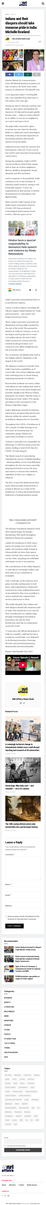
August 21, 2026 (11, 792)
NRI (33, 1108)
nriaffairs (8, 1021)
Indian (7, 1091)
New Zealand (24, 1108)
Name (8, 884)
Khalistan (35, 1099)
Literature (9, 1007)
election (31, 1079)
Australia (18, 1075)
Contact (21, 1185)
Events (7, 1002)
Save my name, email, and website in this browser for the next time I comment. (23, 917)
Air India (8, 1075)
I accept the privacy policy (16, 1146)
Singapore (9, 1116)
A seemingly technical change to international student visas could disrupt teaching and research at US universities (22, 747)
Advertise (12, 1185)
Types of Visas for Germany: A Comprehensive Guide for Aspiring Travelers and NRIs (27, 968)
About (4, 1185)
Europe (7, 1083)
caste (7, 1079)
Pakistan (8, 1112)
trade (36, 1116)
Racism (27, 1112)
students (28, 1116)
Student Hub (10, 1039)
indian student (10, 1095)
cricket (22, 1079)
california (27, 1075)
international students (13, 1099)
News (6, 1016)
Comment (10, 854)
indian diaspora (31, 1091)
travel (7, 1120)
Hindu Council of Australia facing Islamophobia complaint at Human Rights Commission (27, 959)
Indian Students (25, 1095)
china (14, 1079)
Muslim (24, 1104)
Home (7, 14)
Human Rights (10, 1087)
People (7, 1034)
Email (8, 895)
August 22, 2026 (11, 753)
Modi (17, 1104)
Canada (36, 1075)
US (32, 1120)
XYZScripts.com (35, 1203)
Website (8, 906)
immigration (23, 1087)
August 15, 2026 (11, 830)
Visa (6, 1057)
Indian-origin (17, 1091)
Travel (7, 1048)
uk (26, 1120)
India (32, 1087)
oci (38, 1108)
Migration (8, 1104)
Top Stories (9, 1043)
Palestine (18, 1112)
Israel (27, 1099)
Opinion (13, 14)
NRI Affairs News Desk (21, 39)
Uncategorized (11, 1052)
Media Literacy (32, 1185)
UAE (21, 1120)
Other (7, 1030)
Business (8, 998)
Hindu (22, 1083)
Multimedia (9, 1011)
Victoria (8, 1124)
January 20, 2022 (13, 42)
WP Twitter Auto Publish (13, 1203)
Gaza (15, 1083)
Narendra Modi (10, 1108)
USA (37, 1120)
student (18, 1116)
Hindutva (31, 1083)
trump (14, 1120)
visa (15, 1124)
